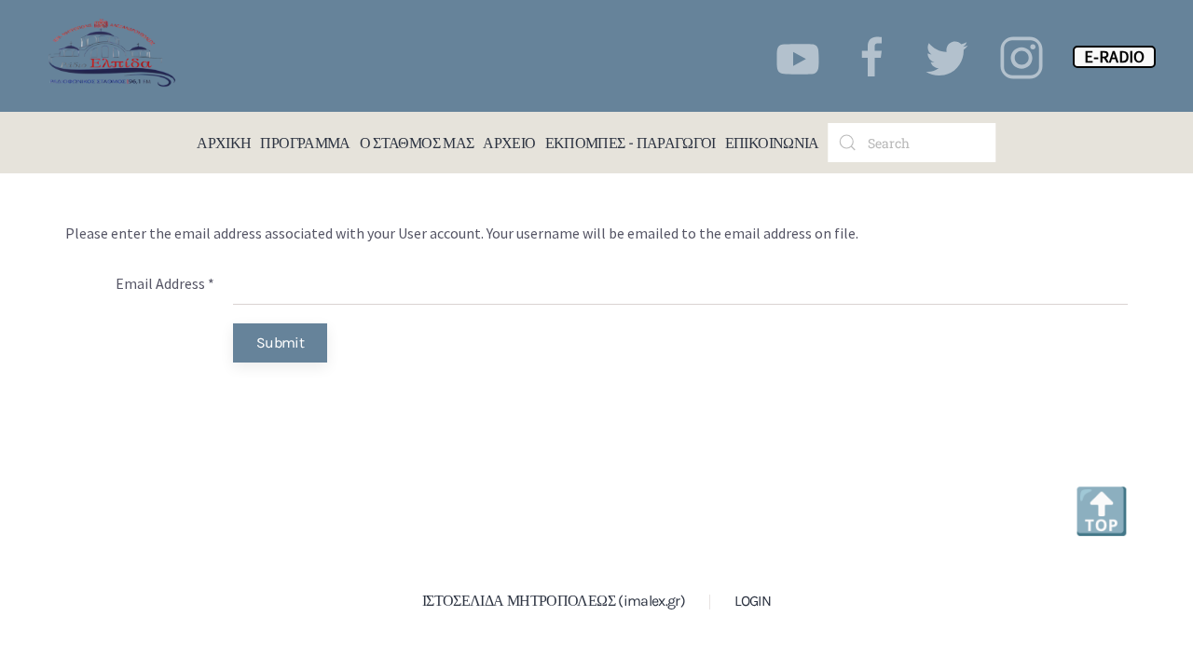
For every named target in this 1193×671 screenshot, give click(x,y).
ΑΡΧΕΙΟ (509, 142)
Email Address (165, 283)
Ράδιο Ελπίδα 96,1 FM (37, 142)
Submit (280, 342)
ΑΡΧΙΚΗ (224, 142)
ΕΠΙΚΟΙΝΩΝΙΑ (772, 142)
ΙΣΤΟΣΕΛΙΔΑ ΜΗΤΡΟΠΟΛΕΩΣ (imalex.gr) (553, 600)
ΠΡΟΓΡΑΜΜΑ (305, 142)
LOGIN (752, 600)
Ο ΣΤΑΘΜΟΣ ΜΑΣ (417, 142)
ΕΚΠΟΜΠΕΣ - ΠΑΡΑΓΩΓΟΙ (630, 142)
